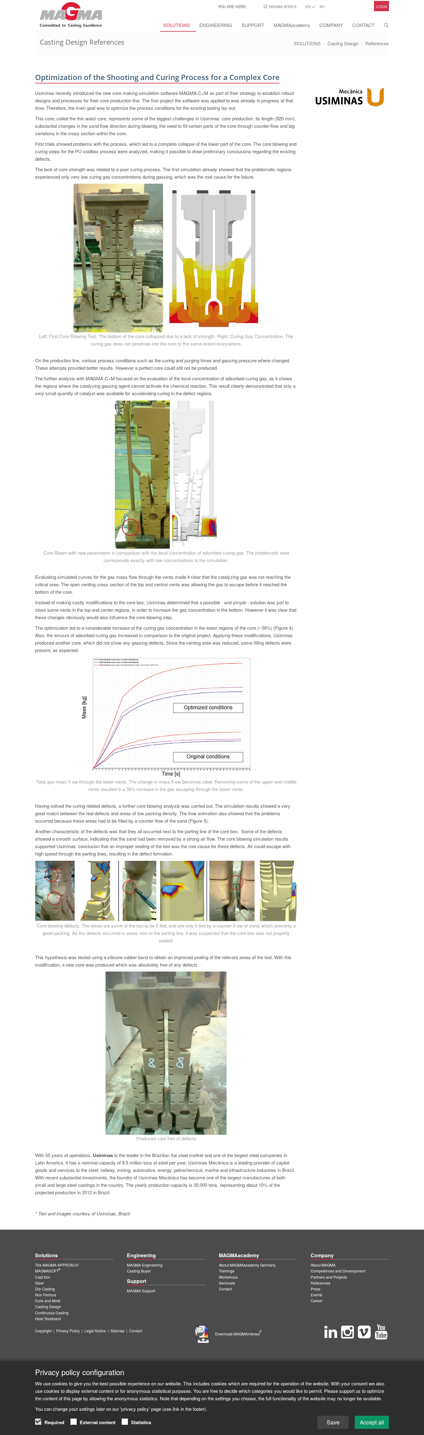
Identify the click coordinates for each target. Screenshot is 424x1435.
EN (308, 6)
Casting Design (343, 43)
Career (317, 1300)
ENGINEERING (215, 25)
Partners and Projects (329, 1277)
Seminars (227, 1282)
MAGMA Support (141, 1290)
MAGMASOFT (48, 1270)
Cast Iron (42, 1277)
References (377, 43)
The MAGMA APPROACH (57, 1264)
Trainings (226, 1270)
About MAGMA (323, 1264)
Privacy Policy (68, 1330)
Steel (39, 1282)
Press (315, 1288)
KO (322, 6)
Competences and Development (338, 1270)
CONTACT (363, 25)
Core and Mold (47, 1300)
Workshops (228, 1277)
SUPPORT (252, 25)
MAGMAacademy (291, 25)
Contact (225, 1288)
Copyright (43, 1330)
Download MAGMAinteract (238, 1333)
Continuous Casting (52, 1312)
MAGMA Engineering (145, 1264)
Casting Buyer (139, 1270)
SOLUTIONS (176, 25)
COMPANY (331, 25)
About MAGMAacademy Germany (247, 1264)
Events (316, 1294)
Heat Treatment (48, 1318)
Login (381, 6)
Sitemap (117, 1330)
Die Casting (45, 1288)
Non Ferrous (45, 1294)
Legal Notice (95, 1330)
